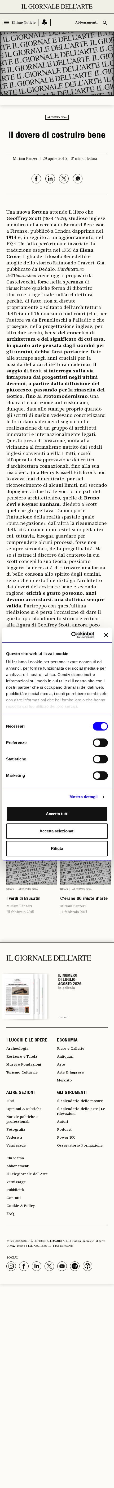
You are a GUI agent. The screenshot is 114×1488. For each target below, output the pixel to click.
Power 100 (66, 1137)
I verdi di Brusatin (23, 899)
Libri (10, 1101)
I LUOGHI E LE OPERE (26, 1040)
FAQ (10, 1214)
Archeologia (17, 1048)
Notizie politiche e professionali (22, 1119)
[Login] (44, 22)
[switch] (100, 742)
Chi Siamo (15, 1158)
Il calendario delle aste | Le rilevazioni (81, 1111)
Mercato (64, 1080)
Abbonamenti (86, 22)
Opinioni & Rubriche (24, 1109)
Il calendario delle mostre (80, 1101)
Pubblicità (15, 1190)
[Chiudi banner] (106, 635)
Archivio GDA (57, 117)
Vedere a (14, 1137)
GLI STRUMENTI (72, 1093)
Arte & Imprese (70, 1072)
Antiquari (65, 1056)
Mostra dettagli (83, 797)
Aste (61, 1064)
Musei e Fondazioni (23, 1064)
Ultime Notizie (24, 23)
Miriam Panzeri (19, 906)
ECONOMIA (67, 1040)
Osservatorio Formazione (80, 1145)
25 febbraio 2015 (20, 912)
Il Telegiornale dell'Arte (27, 1174)
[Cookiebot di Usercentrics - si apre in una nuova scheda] (71, 635)
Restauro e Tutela (21, 1056)
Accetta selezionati (57, 831)
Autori (62, 1122)
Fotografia (15, 1129)
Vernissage (16, 1145)
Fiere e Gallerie (70, 1048)
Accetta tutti (57, 813)
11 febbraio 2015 (73, 912)
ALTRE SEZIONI (20, 1093)
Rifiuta (57, 848)
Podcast (64, 1129)
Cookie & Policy (20, 1206)
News (10, 889)
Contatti (13, 1198)
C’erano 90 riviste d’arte (84, 899)
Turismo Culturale (22, 1072)
